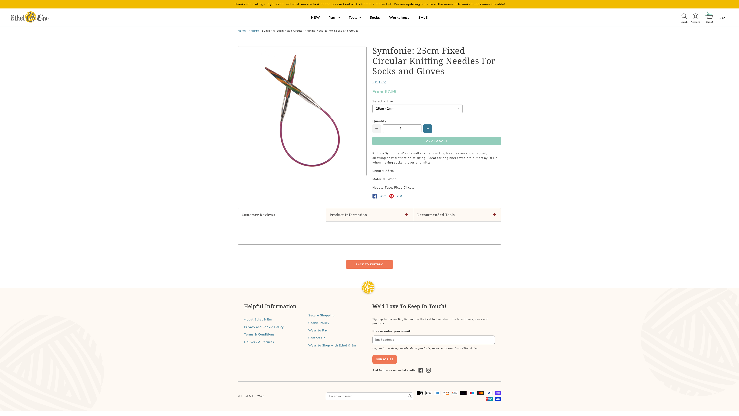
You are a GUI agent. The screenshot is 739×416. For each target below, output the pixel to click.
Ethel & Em (248, 396)
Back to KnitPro (370, 264)
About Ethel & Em (258, 319)
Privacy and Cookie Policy (264, 327)
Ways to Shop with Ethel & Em (332, 345)
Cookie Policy (318, 323)
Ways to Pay (318, 330)
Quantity (379, 121)
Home (242, 31)
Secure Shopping (321, 315)
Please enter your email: (391, 331)
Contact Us (316, 338)
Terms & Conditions (259, 334)
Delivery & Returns (259, 342)
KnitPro (254, 31)
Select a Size (382, 101)
